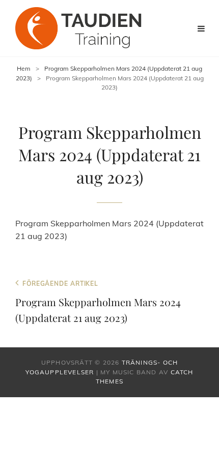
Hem (24, 68)
